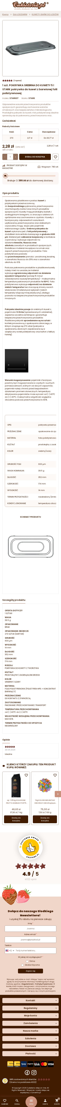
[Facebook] (27, 1073)
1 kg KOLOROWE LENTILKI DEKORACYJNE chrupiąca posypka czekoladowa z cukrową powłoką (45, 802)
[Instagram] (34, 1073)
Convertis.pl (36, 1092)
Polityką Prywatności (44, 984)
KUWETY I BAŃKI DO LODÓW (45, 14)
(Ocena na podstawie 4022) (23, 1082)
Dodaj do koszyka (35, 156)
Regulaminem (28, 984)
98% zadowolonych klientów (23, 1079)
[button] (45, 1102)
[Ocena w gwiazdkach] (30, 866)
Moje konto (30, 1015)
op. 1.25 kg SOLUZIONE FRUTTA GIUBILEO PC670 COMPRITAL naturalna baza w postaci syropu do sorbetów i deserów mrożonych (16, 802)
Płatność (30, 1053)
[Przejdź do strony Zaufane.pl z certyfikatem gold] (30, 847)
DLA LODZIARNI (20, 14)
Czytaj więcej (8, 120)
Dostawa (30, 1046)
